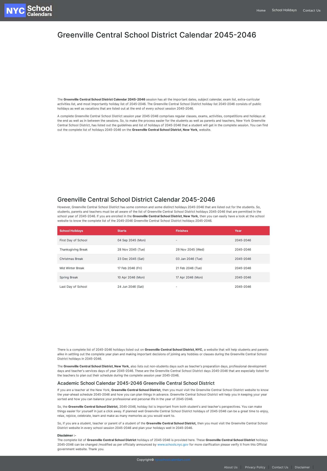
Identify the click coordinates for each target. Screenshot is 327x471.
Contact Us (312, 10)
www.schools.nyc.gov (172, 444)
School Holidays (284, 10)
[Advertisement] (22, 120)
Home (261, 10)
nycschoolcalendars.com (172, 460)
